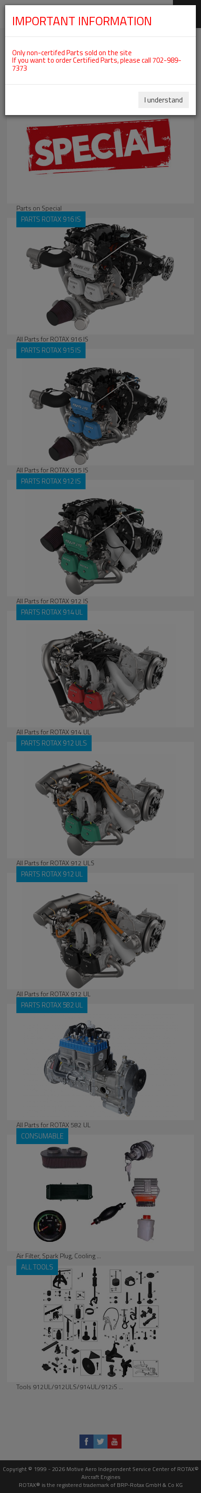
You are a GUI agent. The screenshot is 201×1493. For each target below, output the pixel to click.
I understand (163, 99)
